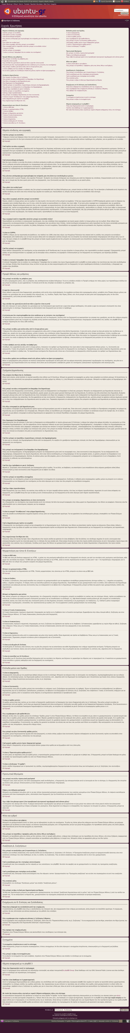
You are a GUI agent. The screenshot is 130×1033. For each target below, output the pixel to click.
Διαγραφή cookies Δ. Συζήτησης (108, 1021)
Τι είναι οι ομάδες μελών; (73, 36)
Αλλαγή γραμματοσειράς (127, 20)
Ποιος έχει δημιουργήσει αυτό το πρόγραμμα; (80, 106)
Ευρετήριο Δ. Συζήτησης (11, 20)
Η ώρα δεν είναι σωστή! (10, 61)
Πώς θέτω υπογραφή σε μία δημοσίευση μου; (16, 81)
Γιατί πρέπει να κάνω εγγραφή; (12, 34)
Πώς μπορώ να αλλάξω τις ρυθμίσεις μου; (15, 59)
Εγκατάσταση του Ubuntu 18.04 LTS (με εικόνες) (23, 1)
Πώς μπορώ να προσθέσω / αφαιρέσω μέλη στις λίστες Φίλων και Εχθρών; (89, 65)
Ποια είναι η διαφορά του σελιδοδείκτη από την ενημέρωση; (84, 86)
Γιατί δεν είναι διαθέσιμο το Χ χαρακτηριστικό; (80, 108)
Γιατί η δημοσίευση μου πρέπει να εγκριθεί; (16, 98)
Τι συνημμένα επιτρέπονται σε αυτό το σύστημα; (81, 97)
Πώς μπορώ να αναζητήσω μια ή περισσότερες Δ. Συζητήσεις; (85, 72)
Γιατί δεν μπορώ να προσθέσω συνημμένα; (16, 91)
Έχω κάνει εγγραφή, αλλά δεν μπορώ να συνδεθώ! (18, 44)
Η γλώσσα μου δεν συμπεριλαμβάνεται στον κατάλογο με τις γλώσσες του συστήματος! (29, 64)
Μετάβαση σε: (49, 1010)
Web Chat (47, 4)
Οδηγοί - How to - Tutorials (21, 4)
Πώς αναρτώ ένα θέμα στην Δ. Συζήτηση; (15, 77)
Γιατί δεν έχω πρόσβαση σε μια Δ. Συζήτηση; (16, 89)
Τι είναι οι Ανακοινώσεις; (10, 117)
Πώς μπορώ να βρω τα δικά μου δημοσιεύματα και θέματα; (84, 80)
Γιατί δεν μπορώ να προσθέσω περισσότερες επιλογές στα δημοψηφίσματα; (26, 85)
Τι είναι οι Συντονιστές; (73, 34)
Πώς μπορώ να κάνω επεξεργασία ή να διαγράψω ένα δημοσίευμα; (23, 79)
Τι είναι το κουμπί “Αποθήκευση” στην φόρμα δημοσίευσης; (21, 96)
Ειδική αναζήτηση (123, 15)
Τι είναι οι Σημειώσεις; (9, 119)
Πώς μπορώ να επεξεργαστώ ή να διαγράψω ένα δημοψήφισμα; (22, 87)
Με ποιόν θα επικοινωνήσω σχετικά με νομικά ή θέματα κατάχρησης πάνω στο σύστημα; (93, 110)
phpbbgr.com (73, 1018)
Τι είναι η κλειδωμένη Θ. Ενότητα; (13, 121)
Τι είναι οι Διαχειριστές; (73, 33)
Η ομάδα (67, 1021)
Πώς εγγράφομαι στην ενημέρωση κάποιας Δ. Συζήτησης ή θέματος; (87, 88)
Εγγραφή (117, 1)
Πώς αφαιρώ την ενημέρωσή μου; (76, 90)
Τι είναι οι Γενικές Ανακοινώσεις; (12, 115)
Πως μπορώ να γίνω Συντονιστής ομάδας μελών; (81, 40)
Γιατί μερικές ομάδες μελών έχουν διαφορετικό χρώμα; (82, 42)
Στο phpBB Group (68, 970)
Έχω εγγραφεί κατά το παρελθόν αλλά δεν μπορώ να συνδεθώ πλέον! (24, 46)
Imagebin (53, 4)
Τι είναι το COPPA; (8, 48)
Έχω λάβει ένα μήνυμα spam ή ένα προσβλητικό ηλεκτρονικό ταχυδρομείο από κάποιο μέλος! (95, 57)
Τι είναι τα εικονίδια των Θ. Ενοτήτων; (14, 123)
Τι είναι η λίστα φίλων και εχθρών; (76, 63)
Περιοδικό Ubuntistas (36, 4)
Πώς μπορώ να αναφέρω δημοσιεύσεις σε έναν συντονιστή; (21, 94)
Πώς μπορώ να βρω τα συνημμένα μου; (78, 99)
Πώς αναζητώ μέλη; (72, 78)
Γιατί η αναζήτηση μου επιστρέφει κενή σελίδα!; (80, 76)
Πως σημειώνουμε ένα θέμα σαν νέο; (14, 100)
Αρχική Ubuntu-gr (7, 4)
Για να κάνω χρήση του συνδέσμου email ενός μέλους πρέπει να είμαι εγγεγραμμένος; (29, 70)
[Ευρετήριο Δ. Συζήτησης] (25, 11)
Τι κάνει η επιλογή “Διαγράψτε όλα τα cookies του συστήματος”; (22, 52)
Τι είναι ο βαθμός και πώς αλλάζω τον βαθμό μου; (18, 68)
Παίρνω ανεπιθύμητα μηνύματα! (76, 55)
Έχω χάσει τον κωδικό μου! (11, 42)
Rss (96, 1)
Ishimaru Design (72, 1015)
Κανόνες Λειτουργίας (58, 1021)
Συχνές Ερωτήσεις (106, 1)
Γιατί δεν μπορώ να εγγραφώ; (12, 50)
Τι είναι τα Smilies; (8, 111)
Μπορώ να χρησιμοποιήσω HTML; (13, 109)
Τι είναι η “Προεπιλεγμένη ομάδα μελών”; (79, 44)
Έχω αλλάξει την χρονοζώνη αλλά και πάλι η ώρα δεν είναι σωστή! (23, 62)
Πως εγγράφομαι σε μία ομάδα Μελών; (78, 38)
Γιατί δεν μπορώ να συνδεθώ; (12, 33)
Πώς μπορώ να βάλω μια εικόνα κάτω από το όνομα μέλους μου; (22, 66)
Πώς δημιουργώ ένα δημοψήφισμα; (13, 83)
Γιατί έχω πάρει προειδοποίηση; (12, 93)
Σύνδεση (126, 1)
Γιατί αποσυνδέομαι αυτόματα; (12, 36)
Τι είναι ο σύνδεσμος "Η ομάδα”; (76, 46)
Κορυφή (7, 141)
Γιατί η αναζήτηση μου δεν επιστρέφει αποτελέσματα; (82, 74)
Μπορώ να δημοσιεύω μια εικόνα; (13, 113)
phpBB (64, 1014)
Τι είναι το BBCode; (8, 107)
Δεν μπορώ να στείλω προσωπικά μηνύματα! (80, 53)
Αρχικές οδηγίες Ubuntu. (46, 1)
